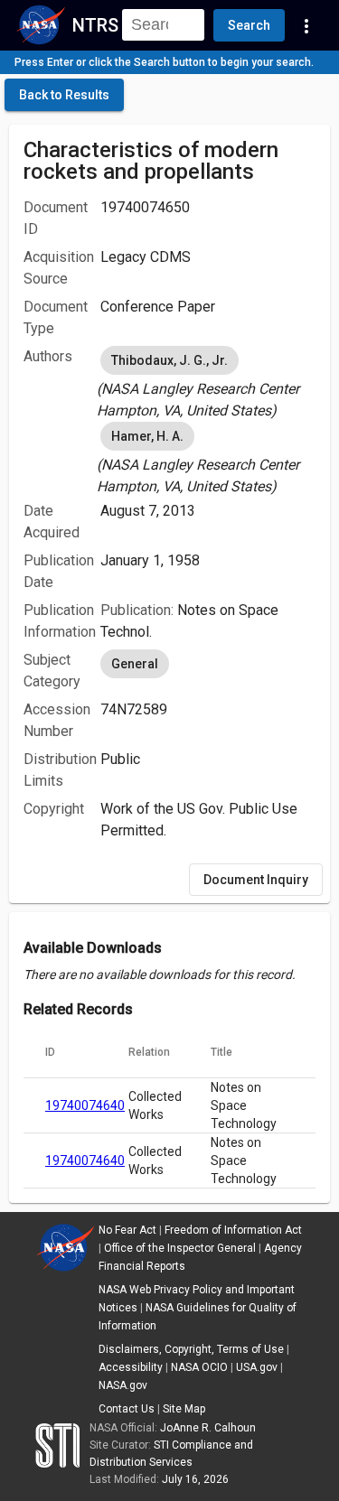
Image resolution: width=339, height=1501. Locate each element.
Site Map (184, 1409)
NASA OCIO (199, 1367)
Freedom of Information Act (233, 1230)
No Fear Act (127, 1230)
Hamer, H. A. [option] (147, 436)
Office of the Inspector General (180, 1248)
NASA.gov (123, 1385)
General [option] (134, 664)
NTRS (95, 25)
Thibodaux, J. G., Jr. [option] (169, 360)
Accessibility (131, 1367)
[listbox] (207, 382)
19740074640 (85, 1105)
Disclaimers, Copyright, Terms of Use (191, 1349)
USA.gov (257, 1367)
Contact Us (127, 1409)
